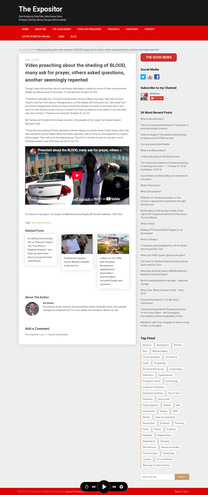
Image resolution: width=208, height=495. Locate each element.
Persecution (149, 423)
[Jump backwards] (94, 487)
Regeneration (164, 435)
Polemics (179, 423)
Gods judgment (150, 405)
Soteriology (168, 453)
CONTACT (150, 29)
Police (146, 429)
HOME (25, 29)
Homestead (149, 411)
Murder (146, 417)
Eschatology (171, 381)
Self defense (149, 447)
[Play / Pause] (104, 486)
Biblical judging (160, 351)
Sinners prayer (150, 453)
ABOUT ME (40, 29)
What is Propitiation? (151, 191)
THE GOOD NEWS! (61, 29)
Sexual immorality (170, 447)
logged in (43, 334)
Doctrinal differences (153, 369)
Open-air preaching (41, 222)
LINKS (61, 36)
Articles (178, 345)
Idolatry (163, 411)
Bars (145, 351)
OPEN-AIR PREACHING (89, 29)
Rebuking (147, 435)
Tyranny (147, 459)
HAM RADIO (132, 29)
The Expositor (40, 9)
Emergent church (151, 381)
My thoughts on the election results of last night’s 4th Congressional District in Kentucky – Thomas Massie (164, 214)
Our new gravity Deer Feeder (155, 144)
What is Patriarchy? (150, 185)
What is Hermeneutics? (152, 119)
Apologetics (163, 345)
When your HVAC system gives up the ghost (163, 255)
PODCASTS (113, 29)
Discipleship (160, 363)
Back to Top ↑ (182, 491)
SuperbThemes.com (75, 491)
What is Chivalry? (149, 239)
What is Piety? (148, 223)
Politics (157, 429)
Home (22, 49)
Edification (148, 375)
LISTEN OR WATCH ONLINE (36, 36)
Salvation (165, 441)
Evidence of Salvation (154, 387)
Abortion (147, 345)
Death (146, 363)
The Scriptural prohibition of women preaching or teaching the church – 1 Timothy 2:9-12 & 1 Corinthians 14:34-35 (164, 166)
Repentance (149, 441)
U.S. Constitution (164, 459)
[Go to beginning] (87, 487)
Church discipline (151, 357)
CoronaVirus (171, 357)
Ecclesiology (175, 369)
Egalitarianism (165, 375)
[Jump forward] (114, 487)
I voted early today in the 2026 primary (160, 156)
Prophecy (171, 429)
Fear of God (174, 393)
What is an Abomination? (153, 150)
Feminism (148, 399)
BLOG (74, 36)
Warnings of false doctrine (156, 465)
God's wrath (164, 399)
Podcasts (165, 423)
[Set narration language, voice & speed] (121, 487)
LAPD (175, 411)
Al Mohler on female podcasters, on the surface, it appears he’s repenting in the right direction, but (163, 201)
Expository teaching (153, 393)
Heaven (167, 405)
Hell (178, 405)
